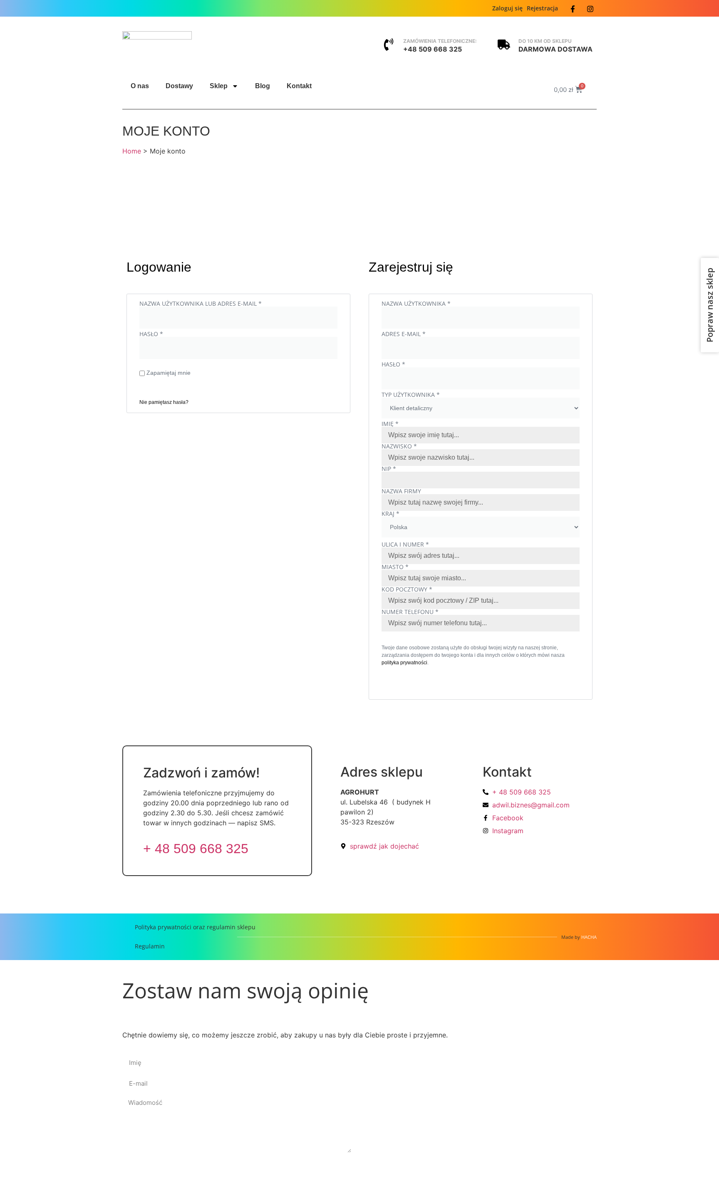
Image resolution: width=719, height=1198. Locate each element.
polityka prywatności (404, 663)
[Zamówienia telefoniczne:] (388, 44)
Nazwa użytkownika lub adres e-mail (217, 304)
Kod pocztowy (407, 589)
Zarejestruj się (426, 682)
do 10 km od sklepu (545, 41)
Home (131, 151)
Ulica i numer (405, 544)
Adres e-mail (420, 334)
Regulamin (150, 946)
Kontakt (299, 85)
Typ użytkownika (411, 395)
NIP (389, 469)
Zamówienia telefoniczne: (440, 41)
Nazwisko (399, 446)
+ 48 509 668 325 (195, 848)
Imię (390, 424)
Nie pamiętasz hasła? (163, 402)
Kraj (390, 514)
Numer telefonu (410, 612)
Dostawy (179, 85)
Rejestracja (542, 8)
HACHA (589, 937)
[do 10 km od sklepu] (504, 44)
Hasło (167, 334)
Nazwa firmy (402, 491)
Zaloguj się (507, 8)
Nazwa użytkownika (433, 304)
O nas (140, 85)
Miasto (395, 567)
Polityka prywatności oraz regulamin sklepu (195, 927)
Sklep (219, 85)
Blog (262, 85)
